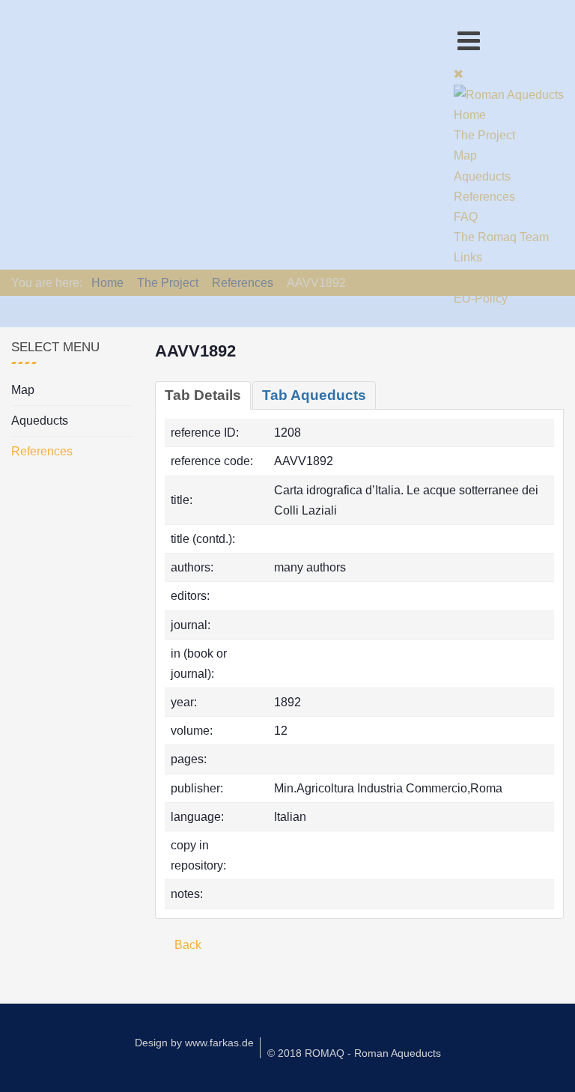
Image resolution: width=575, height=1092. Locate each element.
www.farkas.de (219, 1043)
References (42, 451)
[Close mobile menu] (458, 73)
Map (22, 389)
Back (186, 944)
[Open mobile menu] (469, 40)
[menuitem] (470, 115)
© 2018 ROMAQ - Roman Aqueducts (354, 1053)
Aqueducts (39, 420)
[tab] (203, 395)
